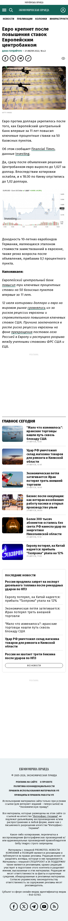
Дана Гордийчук (12, 51)
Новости (8, 18)
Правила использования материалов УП (34, 790)
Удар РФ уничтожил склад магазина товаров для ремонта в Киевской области (45, 456)
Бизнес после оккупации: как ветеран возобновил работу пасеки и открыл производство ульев (45, 501)
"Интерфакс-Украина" (45, 816)
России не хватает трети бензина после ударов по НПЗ (30, 656)
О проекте (46, 782)
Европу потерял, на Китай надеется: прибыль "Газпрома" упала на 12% (46, 549)
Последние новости (20, 575)
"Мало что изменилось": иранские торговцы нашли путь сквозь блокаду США (45, 433)
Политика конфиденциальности (34, 786)
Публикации (24, 18)
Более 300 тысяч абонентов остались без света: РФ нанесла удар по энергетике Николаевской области (46, 526)
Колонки (41, 18)
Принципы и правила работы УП (34, 795)
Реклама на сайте (26, 782)
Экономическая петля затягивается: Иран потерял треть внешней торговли (44, 479)
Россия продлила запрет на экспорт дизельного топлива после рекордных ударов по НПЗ (34, 585)
